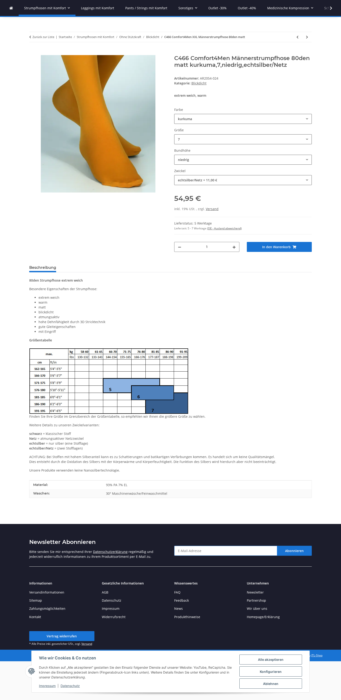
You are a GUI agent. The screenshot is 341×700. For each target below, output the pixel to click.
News (178, 608)
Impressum (47, 686)
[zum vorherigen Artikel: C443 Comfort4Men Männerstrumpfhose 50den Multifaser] (297, 37)
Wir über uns (257, 608)
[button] (328, 8)
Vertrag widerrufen (62, 636)
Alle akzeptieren (270, 659)
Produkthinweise (187, 617)
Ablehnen (270, 684)
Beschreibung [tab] (42, 267)
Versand (212, 209)
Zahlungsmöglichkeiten (47, 608)
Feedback (181, 600)
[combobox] (243, 119)
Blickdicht (198, 83)
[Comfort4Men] (11, 8)
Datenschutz (70, 686)
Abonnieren (294, 551)
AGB (105, 592)
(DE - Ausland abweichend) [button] (224, 228)
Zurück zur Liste (43, 37)
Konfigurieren (271, 672)
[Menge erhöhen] (234, 247)
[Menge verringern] (179, 247)
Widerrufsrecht (113, 617)
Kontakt (35, 617)
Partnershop (256, 600)
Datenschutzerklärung (110, 551)
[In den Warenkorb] (33, 52)
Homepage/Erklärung (263, 617)
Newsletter (255, 592)
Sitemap (35, 600)
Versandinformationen (46, 592)
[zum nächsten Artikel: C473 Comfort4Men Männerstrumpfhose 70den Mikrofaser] (307, 37)
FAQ (177, 592)
